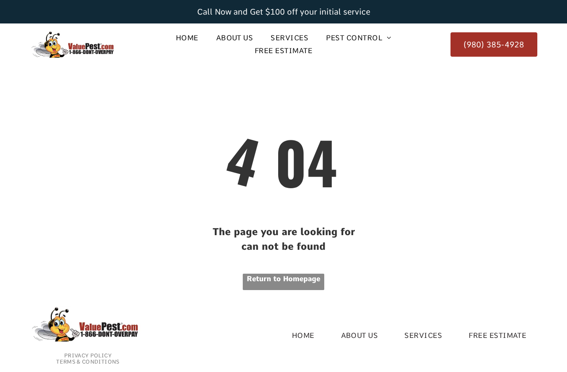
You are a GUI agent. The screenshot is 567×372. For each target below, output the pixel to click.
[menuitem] (187, 37)
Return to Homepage (283, 279)
